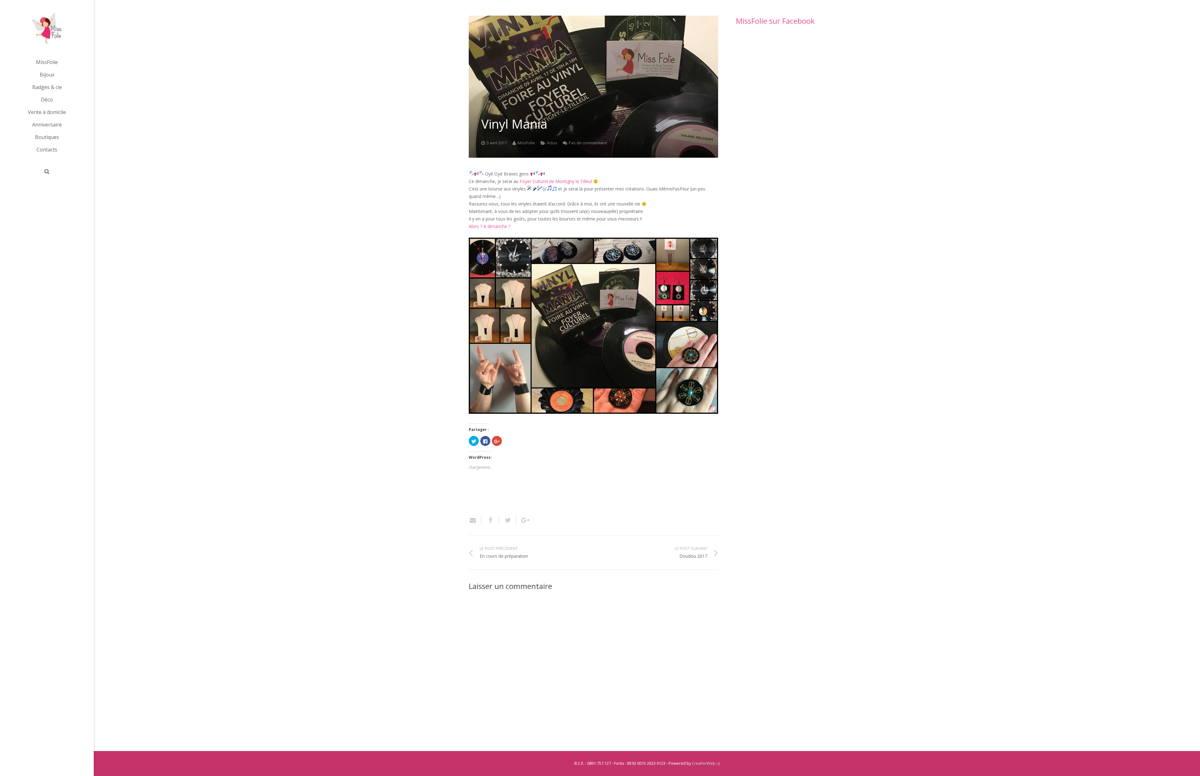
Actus (552, 143)
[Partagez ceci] (490, 520)
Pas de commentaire (588, 143)
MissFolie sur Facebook (775, 21)
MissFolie (526, 143)
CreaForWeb (703, 763)
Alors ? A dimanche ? (489, 226)
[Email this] (475, 520)
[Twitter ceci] (508, 520)
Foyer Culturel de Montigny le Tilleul (556, 181)
